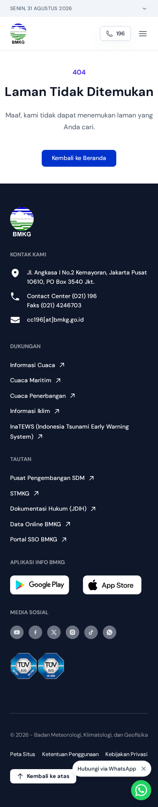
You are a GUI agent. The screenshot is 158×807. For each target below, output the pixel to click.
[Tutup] (143, 766)
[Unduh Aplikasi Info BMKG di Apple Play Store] (115, 584)
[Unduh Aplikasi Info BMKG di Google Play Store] (43, 584)
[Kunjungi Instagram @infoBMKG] (72, 632)
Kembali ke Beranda (79, 158)
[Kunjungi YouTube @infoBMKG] (17, 632)
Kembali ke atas (48, 776)
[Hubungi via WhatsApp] (141, 790)
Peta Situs (22, 754)
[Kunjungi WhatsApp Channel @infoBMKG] (109, 632)
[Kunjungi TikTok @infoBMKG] (91, 632)
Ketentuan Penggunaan (70, 754)
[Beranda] (18, 34)
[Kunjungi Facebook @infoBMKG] (35, 632)
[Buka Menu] (143, 33)
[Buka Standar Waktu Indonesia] (144, 8)
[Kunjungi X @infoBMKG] (54, 632)
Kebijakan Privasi (126, 754)
